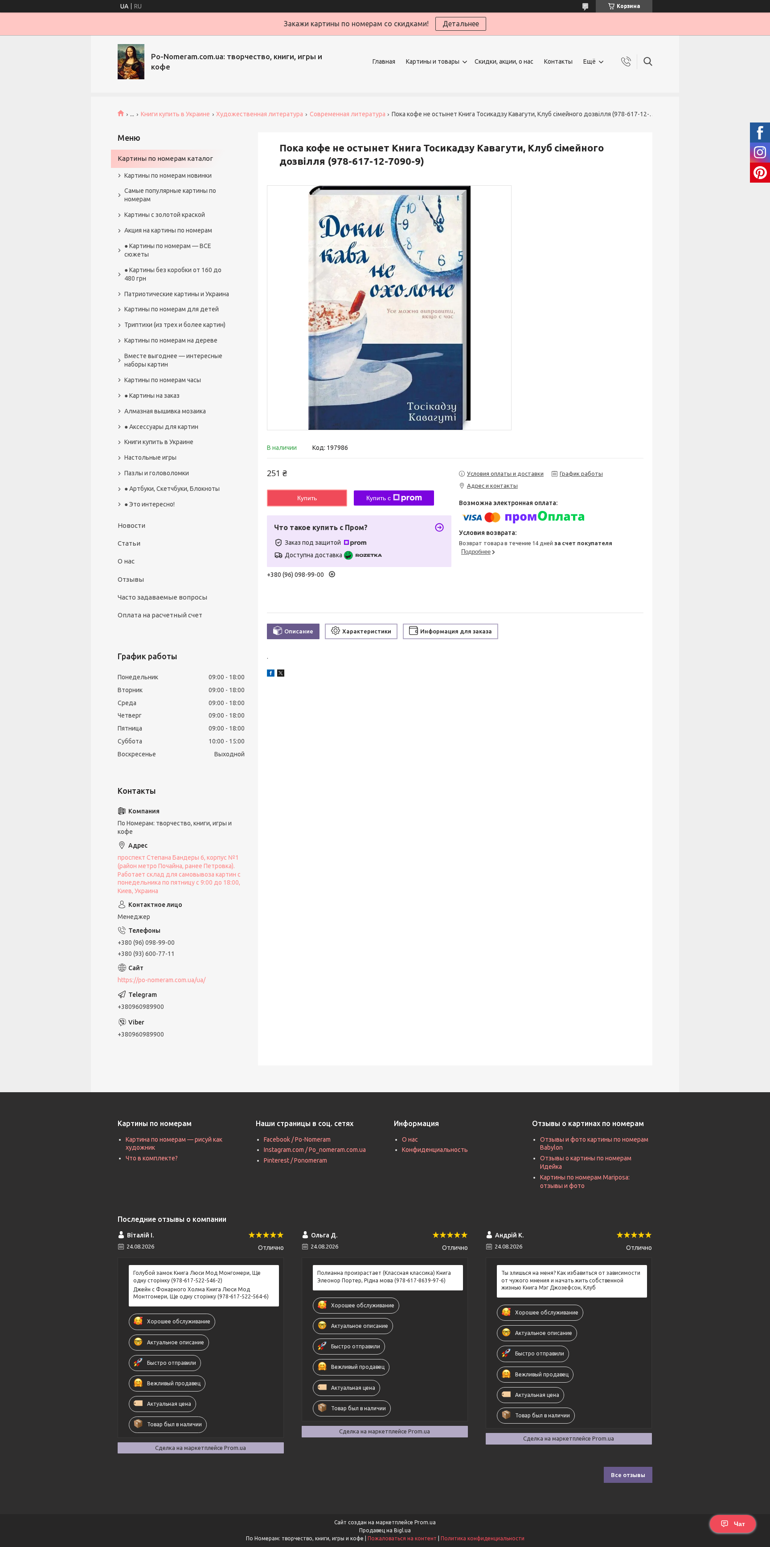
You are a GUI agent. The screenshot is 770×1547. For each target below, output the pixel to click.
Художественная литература (259, 114)
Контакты (558, 61)
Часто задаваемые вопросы (162, 597)
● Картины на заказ (152, 395)
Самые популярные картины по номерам (170, 195)
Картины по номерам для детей (171, 309)
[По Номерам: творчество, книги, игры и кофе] (131, 61)
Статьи (129, 543)
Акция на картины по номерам (168, 230)
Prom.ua (425, 1522)
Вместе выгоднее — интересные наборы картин (173, 360)
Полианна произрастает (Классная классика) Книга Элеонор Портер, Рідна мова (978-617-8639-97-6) (384, 1276)
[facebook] (270, 674)
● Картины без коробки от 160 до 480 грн (172, 274)
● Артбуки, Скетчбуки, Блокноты (172, 488)
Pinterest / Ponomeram (295, 1160)
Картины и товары (432, 61)
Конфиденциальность (435, 1149)
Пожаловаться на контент (402, 1538)
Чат (739, 1523)
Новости (131, 525)
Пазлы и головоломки (156, 473)
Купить (307, 498)
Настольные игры (150, 457)
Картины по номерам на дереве (170, 340)
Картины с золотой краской (164, 214)
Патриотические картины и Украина (176, 294)
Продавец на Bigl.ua (385, 1530)
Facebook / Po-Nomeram (297, 1139)
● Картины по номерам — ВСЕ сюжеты (167, 250)
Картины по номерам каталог (165, 158)
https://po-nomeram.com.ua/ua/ (161, 980)
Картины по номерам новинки (168, 175)
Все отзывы (628, 1475)
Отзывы (131, 579)
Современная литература (347, 114)
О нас (126, 561)
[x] (280, 674)
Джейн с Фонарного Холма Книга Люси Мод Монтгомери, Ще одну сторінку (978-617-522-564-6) (201, 1292)
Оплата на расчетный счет (160, 615)
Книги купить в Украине (175, 114)
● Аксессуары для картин (161, 426)
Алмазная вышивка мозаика (165, 411)
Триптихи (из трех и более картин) (174, 324)
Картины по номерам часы (162, 380)
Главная (384, 61)
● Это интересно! (149, 504)
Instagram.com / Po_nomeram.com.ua (315, 1149)
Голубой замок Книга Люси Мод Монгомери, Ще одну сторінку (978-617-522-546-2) (197, 1276)
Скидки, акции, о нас (504, 61)
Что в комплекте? (152, 1158)
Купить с (378, 498)
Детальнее (460, 24)
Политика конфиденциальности (482, 1538)
